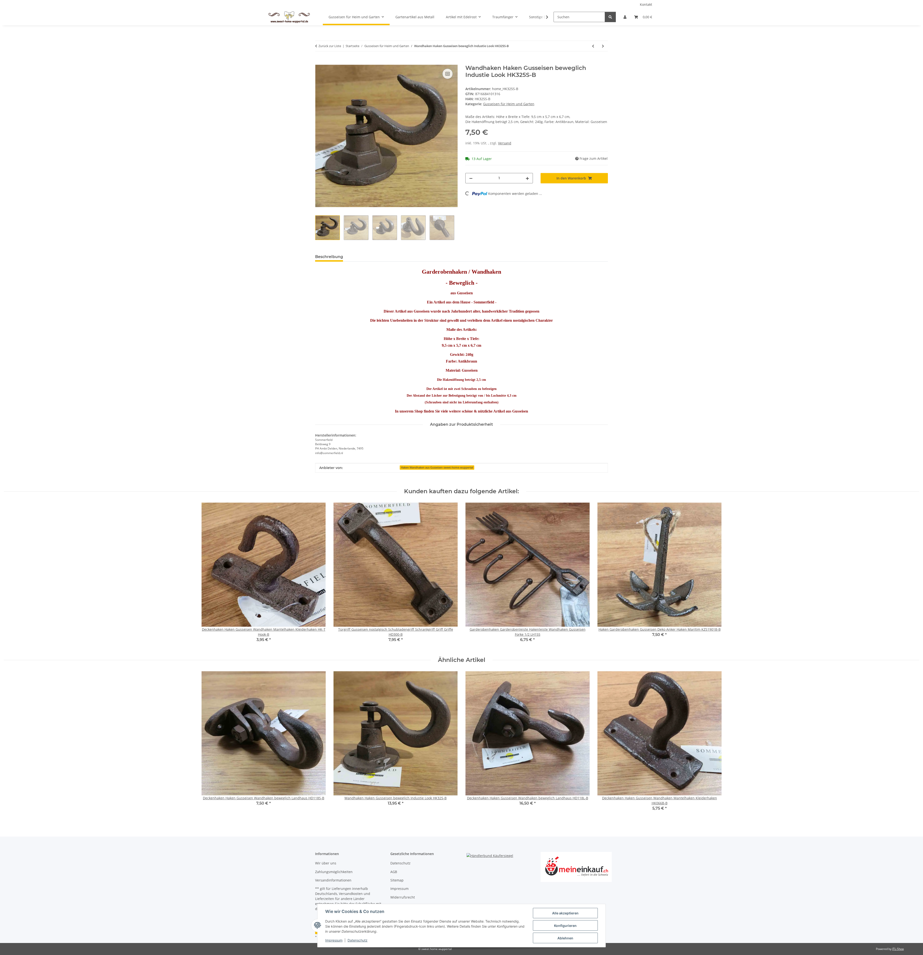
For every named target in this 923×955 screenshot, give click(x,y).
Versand (504, 143)
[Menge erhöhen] (527, 178)
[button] (625, 17)
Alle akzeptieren (565, 913)
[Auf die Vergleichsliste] (447, 73)
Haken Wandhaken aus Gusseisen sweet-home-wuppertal (437, 467)
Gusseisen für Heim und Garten (508, 104)
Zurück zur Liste (329, 46)
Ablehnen (565, 938)
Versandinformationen (333, 880)
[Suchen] (610, 17)
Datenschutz (358, 940)
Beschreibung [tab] (329, 256)
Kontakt (646, 4)
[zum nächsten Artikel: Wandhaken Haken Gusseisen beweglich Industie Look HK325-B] (603, 46)
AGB (393, 871)
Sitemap (397, 880)
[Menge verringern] (471, 178)
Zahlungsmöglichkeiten (334, 871)
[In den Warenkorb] (319, 62)
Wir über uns (325, 863)
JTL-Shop (898, 949)
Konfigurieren (565, 926)
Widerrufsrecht (402, 897)
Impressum (334, 940)
